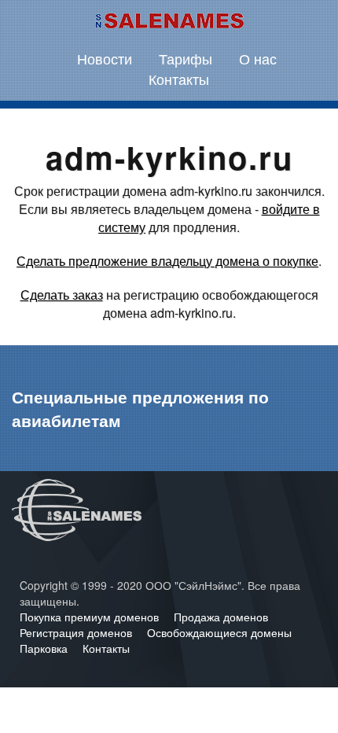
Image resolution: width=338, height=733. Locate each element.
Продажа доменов (221, 616)
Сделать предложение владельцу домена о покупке (167, 261)
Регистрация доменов (77, 632)
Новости (104, 58)
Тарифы (185, 58)
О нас (258, 58)
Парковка (45, 648)
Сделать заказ (61, 294)
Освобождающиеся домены (219, 632)
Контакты (179, 78)
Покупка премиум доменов (91, 616)
